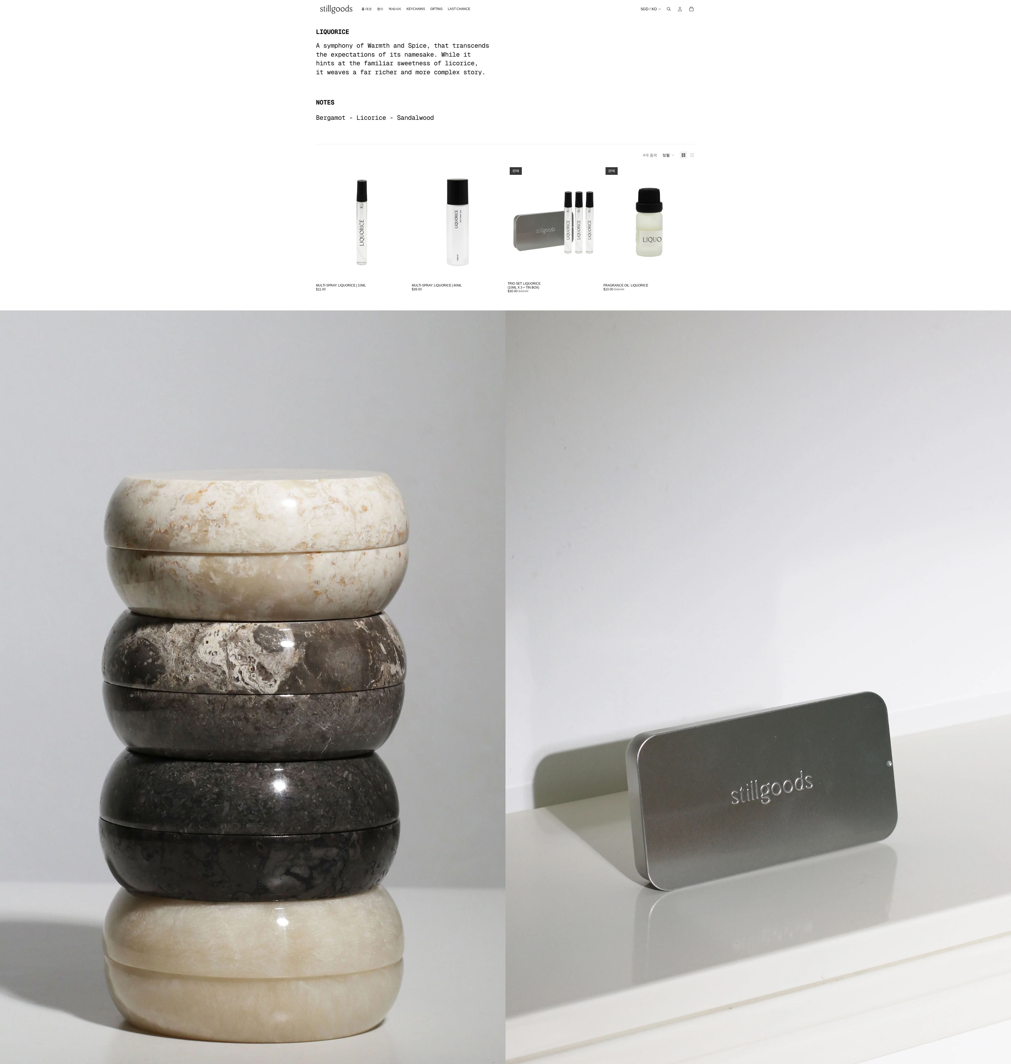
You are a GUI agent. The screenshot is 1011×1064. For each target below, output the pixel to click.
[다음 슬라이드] (400, 222)
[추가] (399, 271)
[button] (668, 155)
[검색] (669, 9)
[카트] (691, 9)
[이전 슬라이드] (324, 222)
